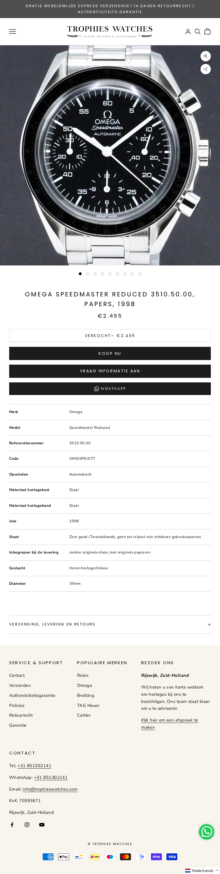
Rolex (83, 675)
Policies (17, 705)
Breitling (85, 695)
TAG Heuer (88, 705)
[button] (202, 870)
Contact (17, 675)
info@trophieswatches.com (50, 789)
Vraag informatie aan (110, 371)
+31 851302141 (34, 766)
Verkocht (110, 336)
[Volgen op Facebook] (12, 825)
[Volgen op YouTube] (42, 825)
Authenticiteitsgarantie (32, 695)
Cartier (84, 715)
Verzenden (20, 685)
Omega (84, 685)
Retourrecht (21, 715)
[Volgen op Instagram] (27, 825)
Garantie (18, 725)
